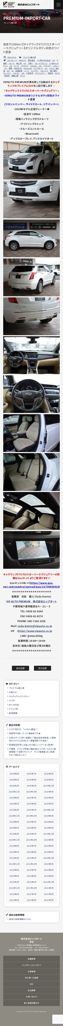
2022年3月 (49, 876)
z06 (22, 73)
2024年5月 (14, 827)
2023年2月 (14, 858)
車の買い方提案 (31, 977)
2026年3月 (49, 779)
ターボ (16, 66)
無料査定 (31, 60)
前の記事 (20, 668)
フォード (11, 63)
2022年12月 (48, 858)
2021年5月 (14, 900)
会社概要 (31, 990)
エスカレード (12, 60)
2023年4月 (31, 852)
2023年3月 (49, 852)
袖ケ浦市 (53, 70)
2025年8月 (14, 797)
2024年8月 (14, 821)
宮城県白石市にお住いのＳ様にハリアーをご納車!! (31, 744)
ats (46, 68)
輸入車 (19, 63)
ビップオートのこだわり (31, 965)
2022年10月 (31, 864)
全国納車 (18, 70)
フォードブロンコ (41, 63)
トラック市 (13, 708)
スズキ (12, 700)
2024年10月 (31, 815)
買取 (10, 68)
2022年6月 (49, 870)
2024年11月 (14, 815)
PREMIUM (18, 68)
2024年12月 (48, 809)
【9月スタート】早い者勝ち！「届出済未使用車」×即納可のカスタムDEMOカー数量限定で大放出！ (32, 739)
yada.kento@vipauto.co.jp (35, 626)
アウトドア (47, 66)
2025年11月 (14, 791)
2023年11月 (14, 839)
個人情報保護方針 (31, 1003)
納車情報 (13, 713)
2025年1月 (31, 809)
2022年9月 (49, 864)
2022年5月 (14, 876)
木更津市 (29, 73)
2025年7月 (31, 797)
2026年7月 (31, 773)
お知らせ (13, 692)
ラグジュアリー (40, 73)
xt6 (40, 66)
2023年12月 (48, 833)
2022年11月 (14, 864)
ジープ (26, 70)
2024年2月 (14, 833)
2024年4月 (31, 827)
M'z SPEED (14, 704)
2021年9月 (49, 888)
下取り (30, 63)
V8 (13, 70)
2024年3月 (49, 827)
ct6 (10, 66)
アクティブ (24, 66)
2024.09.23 (11, 57)
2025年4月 (31, 803)
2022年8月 (14, 870)
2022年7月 (31, 870)
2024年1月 (31, 833)
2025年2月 (14, 809)
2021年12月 (48, 882)
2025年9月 (49, 791)
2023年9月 (49, 839)
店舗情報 (31, 958)
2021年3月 (49, 900)
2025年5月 (14, 803)
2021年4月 (31, 900)
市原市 (50, 73)
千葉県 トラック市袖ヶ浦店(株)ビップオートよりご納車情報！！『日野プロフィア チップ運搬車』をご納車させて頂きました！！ (32, 751)
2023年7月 (31, 845)
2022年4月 (31, 876)
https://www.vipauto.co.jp (35, 631)
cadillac (33, 66)
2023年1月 (31, 858)
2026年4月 (31, 779)
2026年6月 (49, 773)
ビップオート (38, 68)
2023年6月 (49, 845)
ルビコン (16, 73)
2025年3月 (49, 803)
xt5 (53, 60)
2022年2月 (14, 882)
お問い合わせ (31, 996)
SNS (31, 984)
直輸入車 (15, 75)
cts (5, 68)
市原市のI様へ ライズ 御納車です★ (25, 733)
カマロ (57, 73)
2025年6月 (49, 797)
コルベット (44, 70)
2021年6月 (49, 894)
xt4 (24, 63)
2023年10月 (31, 839)
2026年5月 (14, 779)
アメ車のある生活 (43, 60)
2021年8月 (14, 894)
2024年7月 (31, 821)
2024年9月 (49, 815)
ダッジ (22, 75)
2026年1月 (31, 785)
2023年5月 (14, 852)
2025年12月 (48, 785)
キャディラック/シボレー (19, 696)
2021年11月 (14, 888)
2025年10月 (31, 791)
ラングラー (35, 70)
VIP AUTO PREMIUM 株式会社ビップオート (31, 601)
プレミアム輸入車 (29, 57)
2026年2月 (14, 785)
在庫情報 (31, 971)
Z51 (8, 70)
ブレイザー (7, 73)
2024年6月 (49, 821)
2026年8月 (14, 773)
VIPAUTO (22, 60)
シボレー (56, 66)
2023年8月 (14, 845)
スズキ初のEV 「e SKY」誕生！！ (23, 729)
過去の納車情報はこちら (20, 919)
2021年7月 (31, 894)
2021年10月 (31, 888)
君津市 (7, 75)
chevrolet (27, 68)
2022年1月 (31, 882)
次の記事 (42, 668)
